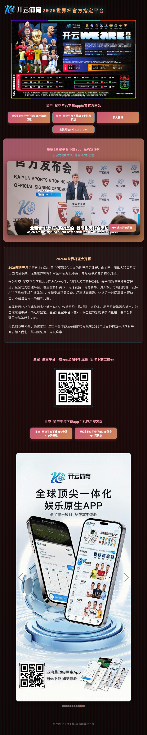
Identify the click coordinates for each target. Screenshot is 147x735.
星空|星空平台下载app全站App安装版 (51, 433)
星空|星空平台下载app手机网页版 (73, 117)
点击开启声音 (124, 227)
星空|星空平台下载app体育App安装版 (96, 433)
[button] (20, 577)
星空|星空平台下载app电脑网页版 (29, 117)
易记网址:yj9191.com (73, 129)
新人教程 (118, 117)
